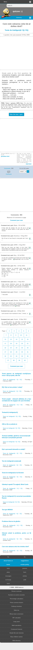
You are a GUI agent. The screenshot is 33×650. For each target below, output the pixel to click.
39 (19, 360)
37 (8, 360)
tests (8, 568)
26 (27, 348)
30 (22, 352)
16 (27, 339)
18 (11, 343)
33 (11, 356)
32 (5, 356)
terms (8, 564)
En (25, 557)
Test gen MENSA (7, 509)
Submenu (19, 17)
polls (24, 579)
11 (26, 335)
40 (25, 360)
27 (5, 352)
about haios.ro (8, 560)
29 (16, 352)
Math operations (16, 625)
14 (16, 339)
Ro (8, 557)
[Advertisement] (16, 53)
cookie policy (25, 564)
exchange (8, 579)
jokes (8, 572)
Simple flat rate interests (17, 633)
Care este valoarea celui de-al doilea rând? (15, 546)
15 (22, 339)
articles (25, 576)
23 (11, 348)
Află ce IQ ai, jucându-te (9, 424)
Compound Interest (16, 629)
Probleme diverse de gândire (11, 521)
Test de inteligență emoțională (11, 461)
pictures (24, 568)
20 (22, 343)
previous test (8, 155)
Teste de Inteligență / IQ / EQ (16, 30)
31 (27, 352)
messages (8, 576)
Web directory (16, 640)
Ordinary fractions (16, 606)
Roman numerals (17, 591)
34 (16, 356)
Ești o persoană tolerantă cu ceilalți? (13, 449)
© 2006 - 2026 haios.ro (16, 587)
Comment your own (16, 220)
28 (11, 352)
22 (5, 348)
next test (24, 159)
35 (22, 356)
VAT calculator (16, 617)
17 (5, 343)
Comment (9, 174)
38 (13, 360)
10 (21, 335)
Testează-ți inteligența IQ (10, 412)
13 (11, 339)
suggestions (25, 560)
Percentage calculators (16, 598)
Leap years (16, 621)
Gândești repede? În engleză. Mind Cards (15, 484)
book (8, 583)
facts (24, 572)
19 (16, 343)
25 (22, 348)
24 (16, 348)
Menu (5, 1)
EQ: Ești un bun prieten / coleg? (12, 387)
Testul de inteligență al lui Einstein (13, 472)
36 (27, 356)
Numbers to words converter (16, 595)
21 (27, 343)
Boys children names (16, 636)
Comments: (7, 168)
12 (5, 339)
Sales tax (16, 610)
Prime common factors (16, 602)
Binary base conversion (16, 614)
